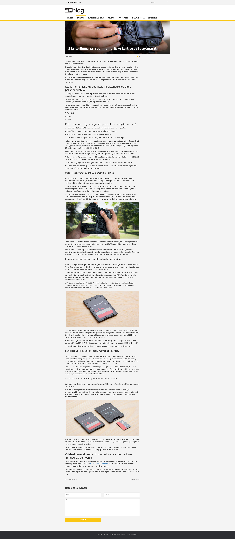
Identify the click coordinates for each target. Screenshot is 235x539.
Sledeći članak (135, 479)
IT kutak (80, 18)
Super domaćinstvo (96, 18)
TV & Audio (123, 18)
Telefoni (111, 18)
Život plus (152, 18)
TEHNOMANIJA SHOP (73, 2)
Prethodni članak (71, 479)
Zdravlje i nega (138, 18)
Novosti (70, 18)
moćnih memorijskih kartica (100, 464)
